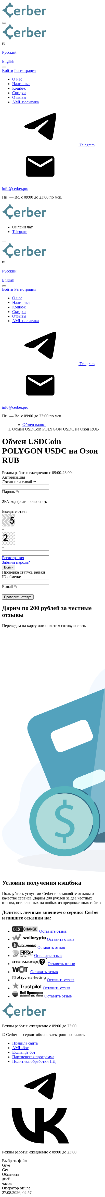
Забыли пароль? (16, 562)
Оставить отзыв (53, 931)
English (8, 61)
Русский (9, 52)
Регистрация (13, 558)
